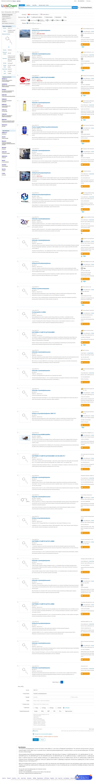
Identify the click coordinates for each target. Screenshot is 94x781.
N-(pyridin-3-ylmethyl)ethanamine (41, 496)
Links (19, 778)
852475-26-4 (4, 124)
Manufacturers (58, 17)
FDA (54, 711)
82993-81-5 (4, 104)
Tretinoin (3, 170)
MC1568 (3, 126)
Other (65, 17)
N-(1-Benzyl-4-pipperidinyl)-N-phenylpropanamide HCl (8, 91)
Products (22, 5)
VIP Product (46, 778)
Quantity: (27, 697)
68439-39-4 (4, 119)
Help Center (23, 778)
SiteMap (34, 778)
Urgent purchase (68, 711)
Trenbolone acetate (6, 153)
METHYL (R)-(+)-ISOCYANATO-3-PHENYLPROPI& (8, 86)
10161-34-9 (4, 151)
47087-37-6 (4, 109)
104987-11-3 (4, 132)
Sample (35, 711)
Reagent (4, 21)
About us (4, 778)
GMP (48, 711)
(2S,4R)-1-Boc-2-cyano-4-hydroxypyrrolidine (7, 81)
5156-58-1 (4, 89)
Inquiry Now (86, 44)
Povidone (4, 148)
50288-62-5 (4, 99)
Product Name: (26, 693)
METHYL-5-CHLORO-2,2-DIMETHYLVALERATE (7, 116)
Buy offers (35, 5)
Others (4, 19)
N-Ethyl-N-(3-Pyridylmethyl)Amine (41, 172)
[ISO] (82, 35)
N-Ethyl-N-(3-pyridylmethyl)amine (41, 30)
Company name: (26, 704)
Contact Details (90, 353)
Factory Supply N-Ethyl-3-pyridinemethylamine (45, 127)
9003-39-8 (4, 147)
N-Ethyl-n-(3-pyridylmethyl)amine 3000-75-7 (44, 413)
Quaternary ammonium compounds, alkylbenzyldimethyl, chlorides (8, 143)
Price (60, 711)
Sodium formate (5, 138)
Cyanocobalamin (5, 161)
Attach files (36, 730)
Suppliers (28, 5)
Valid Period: (26, 707)
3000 (13, 12)
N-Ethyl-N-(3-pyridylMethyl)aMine (41, 434)
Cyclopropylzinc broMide (39, 312)
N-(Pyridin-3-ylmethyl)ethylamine (41, 102)
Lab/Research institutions (37, 17)
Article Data (72, 778)
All (29, 17)
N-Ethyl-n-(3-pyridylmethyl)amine (41, 518)
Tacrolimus (4, 133)
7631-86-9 (4, 164)
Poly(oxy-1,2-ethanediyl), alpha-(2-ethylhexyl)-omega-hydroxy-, (8, 121)
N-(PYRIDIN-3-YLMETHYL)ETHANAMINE (43, 77)
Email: (28, 700)
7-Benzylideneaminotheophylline (8, 96)
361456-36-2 (4, 84)
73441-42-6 (4, 114)
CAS (56, 778)
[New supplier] (36, 23)
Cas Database (66, 778)
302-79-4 (4, 169)
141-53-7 (4, 136)
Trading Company (49, 17)
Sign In (14, 1)
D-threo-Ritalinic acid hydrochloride (6, 106)
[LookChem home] (9, 6)
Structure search (42, 5)
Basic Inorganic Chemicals (8, 23)
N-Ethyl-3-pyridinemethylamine (40, 288)
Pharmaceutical (8, 12)
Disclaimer (29, 778)
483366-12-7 (4, 78)
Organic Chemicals (6, 18)
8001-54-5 (4, 141)
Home (75, 1)
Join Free (18, 1)
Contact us (14, 778)
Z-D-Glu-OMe (4, 111)
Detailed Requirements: (24, 711)
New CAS (60, 778)
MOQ (42, 711)
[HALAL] (82, 293)
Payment (9, 778)
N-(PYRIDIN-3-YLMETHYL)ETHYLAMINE (43, 541)
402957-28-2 (4, 156)
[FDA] (84, 268)
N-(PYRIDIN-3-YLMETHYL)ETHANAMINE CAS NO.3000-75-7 (48, 456)
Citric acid (4, 174)
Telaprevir (4, 157)
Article (47, 5)
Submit (35, 739)
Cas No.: (27, 690)
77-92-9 (3, 173)
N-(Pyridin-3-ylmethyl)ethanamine (41, 54)
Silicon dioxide (5, 166)
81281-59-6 (4, 94)
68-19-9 (3, 160)
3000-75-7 (10, 28)
